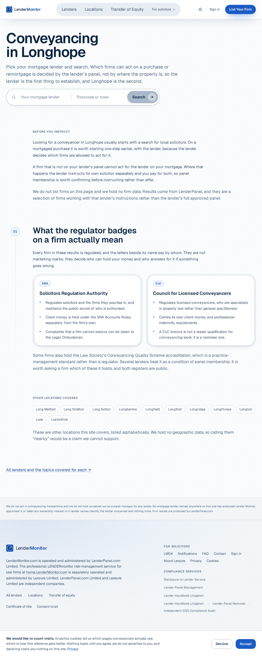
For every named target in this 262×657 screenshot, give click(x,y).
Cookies (213, 561)
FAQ (205, 553)
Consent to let (47, 606)
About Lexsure (174, 561)
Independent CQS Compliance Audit (189, 611)
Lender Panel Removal (229, 604)
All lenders (14, 595)
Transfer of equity (62, 595)
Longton (245, 409)
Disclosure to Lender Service (184, 580)
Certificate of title (19, 606)
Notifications (187, 553)
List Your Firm (240, 9)
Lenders (69, 9)
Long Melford (46, 409)
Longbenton (128, 409)
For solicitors (161, 9)
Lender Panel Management (183, 587)
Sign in (215, 9)
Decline (222, 644)
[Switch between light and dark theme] (200, 9)
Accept (246, 644)
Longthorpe (222, 409)
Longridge (197, 409)
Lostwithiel (59, 419)
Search (143, 97)
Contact (220, 553)
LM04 (168, 553)
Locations (94, 9)
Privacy (196, 561)
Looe (39, 419)
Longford (175, 409)
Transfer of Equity (127, 9)
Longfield (153, 409)
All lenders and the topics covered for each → (48, 469)
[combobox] (43, 97)
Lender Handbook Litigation (184, 596)
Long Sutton (101, 409)
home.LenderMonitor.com (46, 572)
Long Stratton (74, 409)
